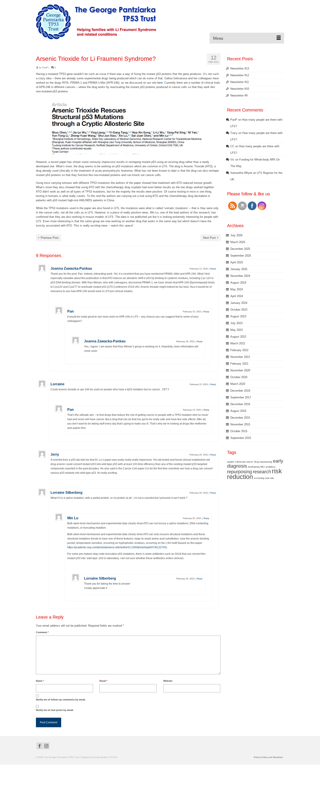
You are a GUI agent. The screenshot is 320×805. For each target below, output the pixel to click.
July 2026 (236, 235)
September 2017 (240, 397)
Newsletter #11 (239, 82)
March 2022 (237, 343)
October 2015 (238, 431)
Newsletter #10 (239, 88)
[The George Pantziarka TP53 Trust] (96, 22)
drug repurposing (263, 461)
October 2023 (238, 309)
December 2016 (240, 404)
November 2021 (240, 357)
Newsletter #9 (239, 95)
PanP (45, 67)
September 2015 (240, 438)
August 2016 (238, 411)
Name (40, 681)
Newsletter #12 (239, 75)
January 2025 (238, 269)
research (262, 471)
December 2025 (240, 248)
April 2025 (236, 262)
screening (259, 478)
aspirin (230, 461)
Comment (42, 632)
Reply (213, 268)
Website (167, 681)
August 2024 (238, 282)
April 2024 (236, 296)
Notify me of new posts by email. (55, 710)
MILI (262, 466)
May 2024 (236, 289)
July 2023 (236, 323)
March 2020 (237, 384)
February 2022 (239, 350)
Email (103, 681)
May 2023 (236, 329)
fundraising (253, 466)
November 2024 (240, 275)
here (160, 82)
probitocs (271, 466)
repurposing (239, 471)
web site (269, 478)
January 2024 (238, 302)
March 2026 (237, 242)
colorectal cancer (244, 461)
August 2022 (238, 336)
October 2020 (238, 377)
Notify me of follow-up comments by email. (61, 699)
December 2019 (240, 390)
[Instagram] (46, 745)
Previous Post (50, 237)
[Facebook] (40, 745)
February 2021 (239, 363)
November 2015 (240, 424)
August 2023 (238, 316)
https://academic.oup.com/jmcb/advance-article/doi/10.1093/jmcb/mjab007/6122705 (116, 547)
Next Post (209, 237)
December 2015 (240, 417)
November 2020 (240, 370)
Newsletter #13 (239, 68)
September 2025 (240, 255)
